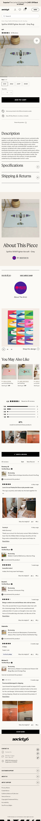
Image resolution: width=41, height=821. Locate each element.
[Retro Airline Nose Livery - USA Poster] (20, 327)
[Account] (15, 9)
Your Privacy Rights (7, 805)
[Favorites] (19, 9)
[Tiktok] (37, 757)
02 (7, 349)
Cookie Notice (5, 790)
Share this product (19, 122)
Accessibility (5, 802)
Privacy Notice (6, 787)
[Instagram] (37, 749)
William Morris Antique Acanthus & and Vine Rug (23, 475)
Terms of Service (6, 796)
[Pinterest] (37, 753)
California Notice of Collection (10, 793)
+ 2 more (28, 719)
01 (3, 349)
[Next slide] (37, 266)
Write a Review (25, 455)
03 (11, 349)
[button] (10, 33)
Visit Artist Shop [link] (26, 275)
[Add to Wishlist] (5, 366)
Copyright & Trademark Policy (10, 799)
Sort (22, 462)
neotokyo (24, 258)
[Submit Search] (4, 16)
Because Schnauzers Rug (16, 590)
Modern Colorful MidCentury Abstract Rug (21, 556)
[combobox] (20, 16)
